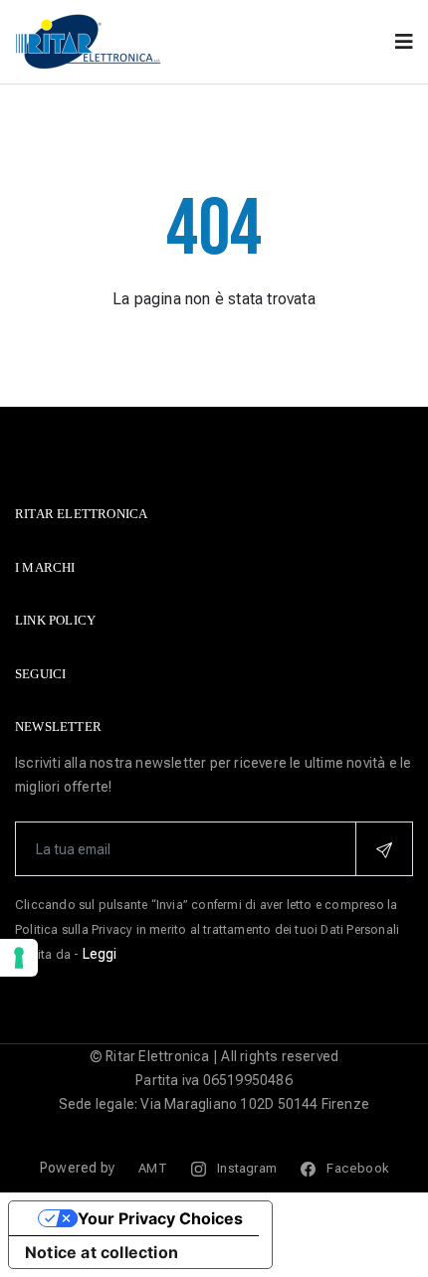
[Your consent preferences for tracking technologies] (19, 958)
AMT (152, 1168)
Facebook (355, 1168)
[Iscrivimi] (384, 848)
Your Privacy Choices (160, 1218)
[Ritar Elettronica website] (89, 40)
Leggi (100, 954)
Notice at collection (101, 1252)
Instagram (245, 1168)
